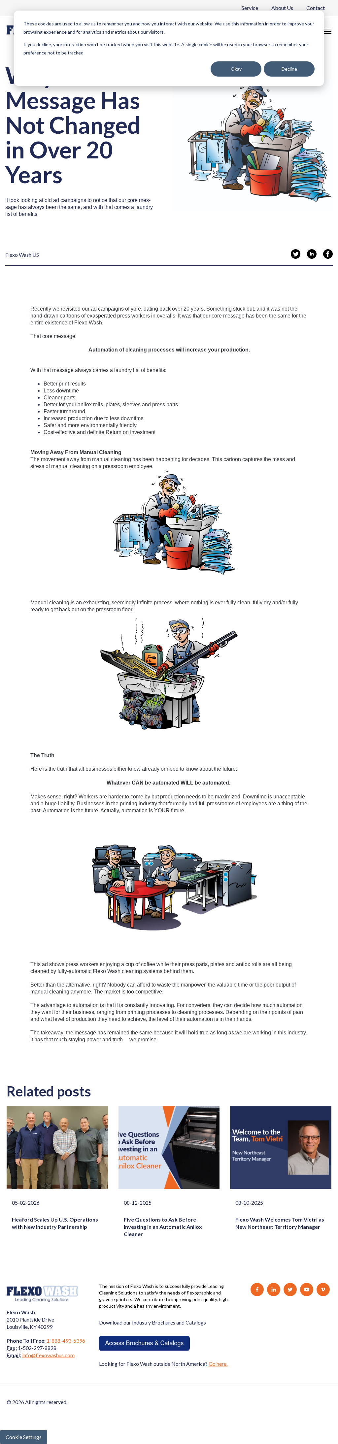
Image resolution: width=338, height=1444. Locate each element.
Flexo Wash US (22, 255)
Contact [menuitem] (315, 8)
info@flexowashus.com (48, 1355)
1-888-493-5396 (66, 1340)
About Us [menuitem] (282, 8)
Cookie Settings (24, 1437)
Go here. (218, 1363)
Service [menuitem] (250, 8)
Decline (289, 69)
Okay (236, 69)
